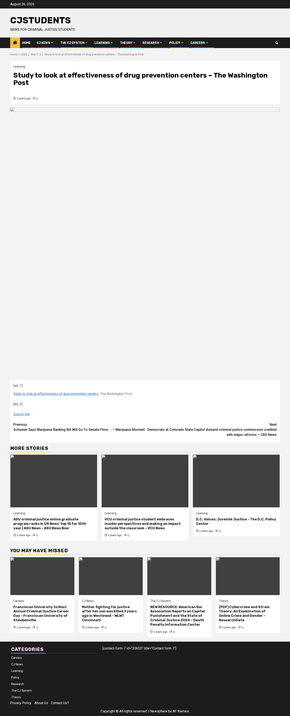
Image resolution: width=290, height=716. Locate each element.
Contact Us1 (60, 703)
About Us (41, 703)
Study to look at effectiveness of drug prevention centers (56, 394)
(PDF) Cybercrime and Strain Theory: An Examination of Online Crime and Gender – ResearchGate (244, 613)
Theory (126, 43)
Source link (21, 414)
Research (150, 43)
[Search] (276, 43)
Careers (197, 43)
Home (26, 43)
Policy (174, 43)
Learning (102, 43)
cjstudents (40, 20)
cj (37, 98)
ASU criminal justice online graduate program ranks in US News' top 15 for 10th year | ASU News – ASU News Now (49, 523)
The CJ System (72, 43)
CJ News (43, 43)
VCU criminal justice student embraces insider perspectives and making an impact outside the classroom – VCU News (143, 523)
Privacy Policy (20, 703)
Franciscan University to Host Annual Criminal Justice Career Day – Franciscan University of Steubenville (41, 613)
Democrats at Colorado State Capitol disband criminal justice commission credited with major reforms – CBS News (212, 430)
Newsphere (158, 711)
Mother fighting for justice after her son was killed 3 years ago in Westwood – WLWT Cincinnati (109, 613)
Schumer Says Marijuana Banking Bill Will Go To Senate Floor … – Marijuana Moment (79, 427)
